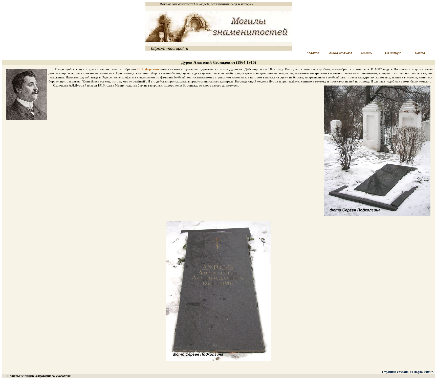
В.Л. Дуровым (148, 69)
